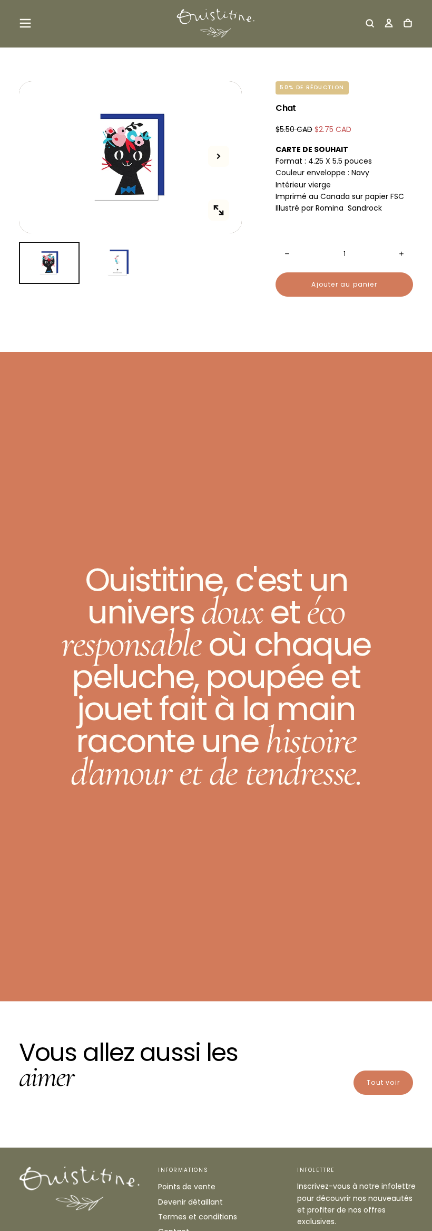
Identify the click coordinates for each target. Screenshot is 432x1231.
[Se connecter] (389, 24)
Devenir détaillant (190, 1202)
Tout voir (383, 1082)
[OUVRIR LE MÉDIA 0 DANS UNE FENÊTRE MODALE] (218, 210)
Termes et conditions (197, 1216)
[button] (25, 23)
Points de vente (186, 1186)
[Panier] (407, 24)
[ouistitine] (80, 1188)
